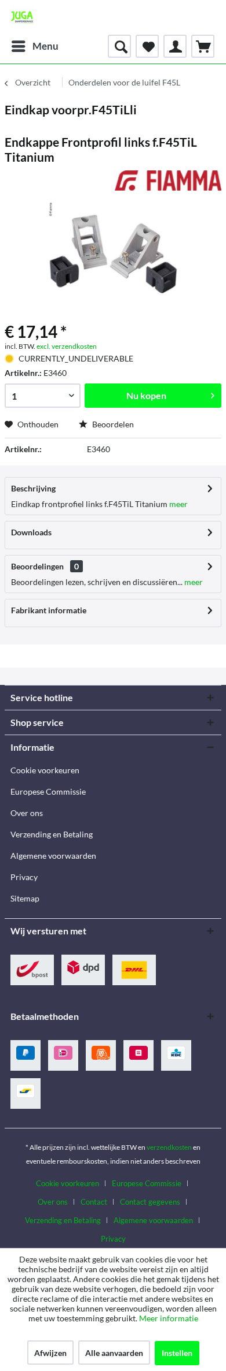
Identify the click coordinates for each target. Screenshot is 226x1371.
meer (177, 504)
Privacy (24, 877)
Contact (94, 1201)
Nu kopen (146, 395)
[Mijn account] (175, 46)
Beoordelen (112, 424)
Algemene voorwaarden (53, 855)
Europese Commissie (48, 791)
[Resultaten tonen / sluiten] (119, 46)
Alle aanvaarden (114, 1353)
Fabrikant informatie (48, 610)
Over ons (26, 813)
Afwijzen (50, 1353)
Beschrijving (33, 488)
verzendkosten (169, 1147)
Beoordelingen (37, 566)
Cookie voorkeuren (44, 770)
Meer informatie (168, 1318)
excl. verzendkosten (67, 346)
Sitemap (24, 898)
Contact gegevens (150, 1201)
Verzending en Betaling (51, 834)
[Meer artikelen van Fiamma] (168, 180)
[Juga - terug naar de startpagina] (22, 17)
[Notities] (147, 46)
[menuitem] (34, 46)
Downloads (31, 532)
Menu (45, 46)
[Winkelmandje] (202, 46)
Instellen (177, 1353)
